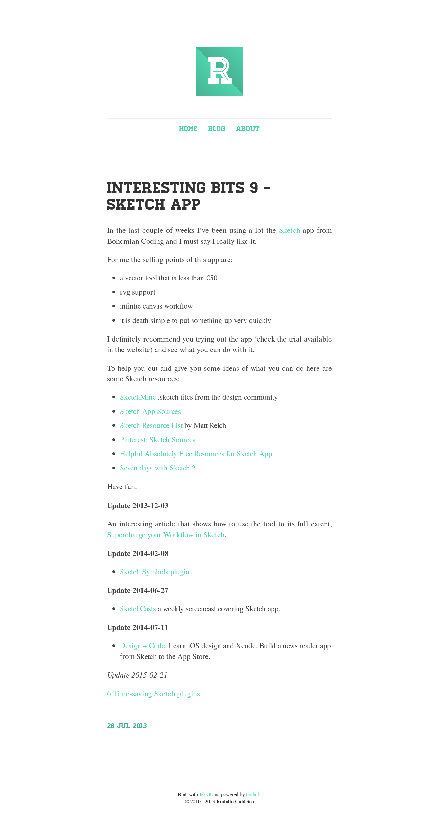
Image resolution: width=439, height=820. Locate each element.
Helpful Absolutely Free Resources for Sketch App (196, 454)
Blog (217, 128)
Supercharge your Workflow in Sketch (166, 534)
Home (188, 128)
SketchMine (138, 397)
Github (253, 794)
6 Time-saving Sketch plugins (153, 693)
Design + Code (142, 646)
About (248, 128)
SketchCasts (138, 609)
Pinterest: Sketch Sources (157, 439)
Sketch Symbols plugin (155, 572)
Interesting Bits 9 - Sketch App (189, 196)
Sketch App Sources (150, 411)
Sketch (289, 230)
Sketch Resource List (151, 425)
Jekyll (205, 794)
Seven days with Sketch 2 (158, 468)
